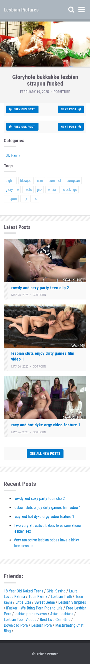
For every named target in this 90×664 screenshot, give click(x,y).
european (73, 181)
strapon (11, 199)
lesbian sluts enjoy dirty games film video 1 (47, 507)
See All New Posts (45, 454)
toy (24, 199)
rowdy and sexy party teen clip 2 (40, 287)
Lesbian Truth (61, 596)
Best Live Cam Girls (55, 619)
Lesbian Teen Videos (20, 619)
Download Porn (16, 625)
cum (40, 181)
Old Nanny (13, 155)
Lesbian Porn (41, 625)
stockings (70, 190)
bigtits (10, 181)
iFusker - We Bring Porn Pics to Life (34, 608)
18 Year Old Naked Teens (23, 591)
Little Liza (23, 602)
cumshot (55, 181)
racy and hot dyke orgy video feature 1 (45, 424)
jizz (39, 190)
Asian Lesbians (61, 613)
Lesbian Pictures (21, 10)
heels (28, 190)
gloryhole (12, 190)
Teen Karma (37, 596)
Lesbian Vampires (72, 602)
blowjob (26, 181)
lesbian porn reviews (31, 613)
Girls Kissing (56, 591)
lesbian (53, 190)
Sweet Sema (44, 602)
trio (34, 199)
